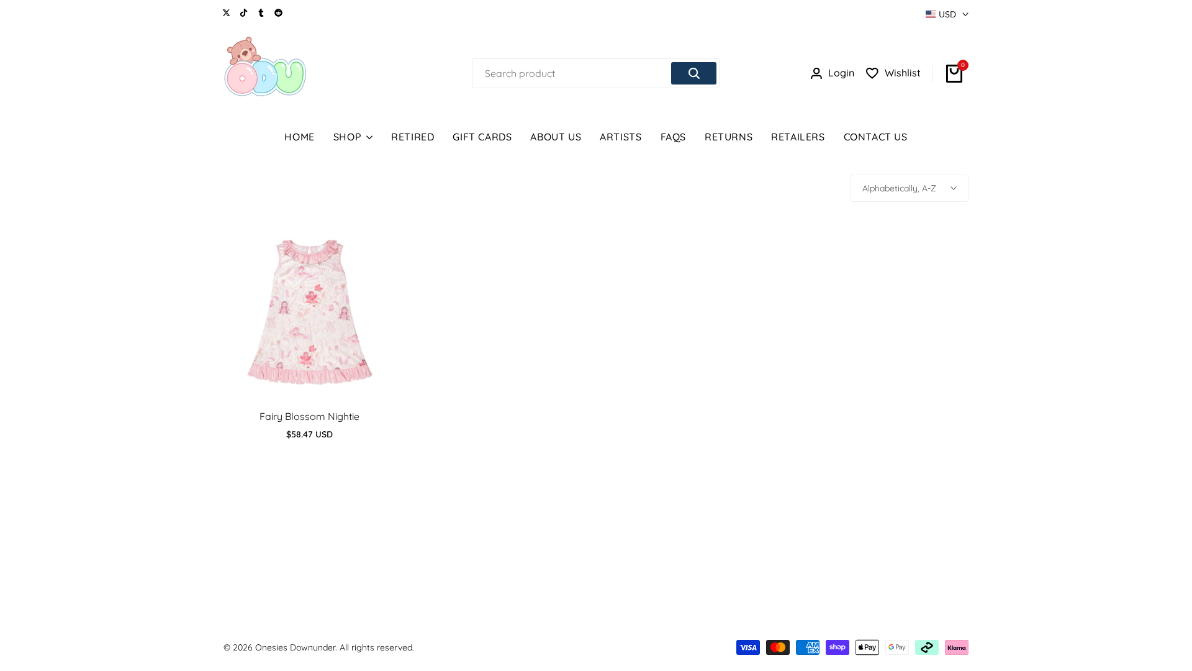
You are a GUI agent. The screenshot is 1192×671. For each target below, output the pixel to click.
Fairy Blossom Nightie (309, 416)
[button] (310, 375)
